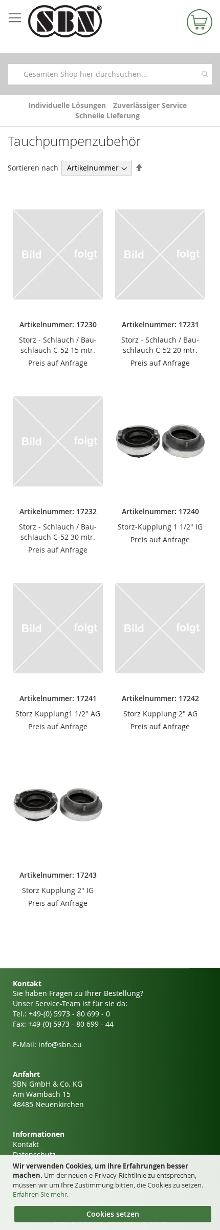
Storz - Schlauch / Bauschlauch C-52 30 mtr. (58, 532)
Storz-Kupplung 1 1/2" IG (160, 527)
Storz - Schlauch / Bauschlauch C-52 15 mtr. (58, 345)
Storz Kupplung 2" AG (160, 713)
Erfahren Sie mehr (40, 1194)
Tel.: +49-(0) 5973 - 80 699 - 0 (61, 1014)
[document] (111, 1192)
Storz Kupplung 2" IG (58, 890)
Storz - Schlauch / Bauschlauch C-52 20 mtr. (160, 345)
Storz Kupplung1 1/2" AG (57, 713)
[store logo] (79, 21)
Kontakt (26, 1144)
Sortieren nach (33, 168)
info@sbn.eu (60, 1044)
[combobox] (110, 74)
